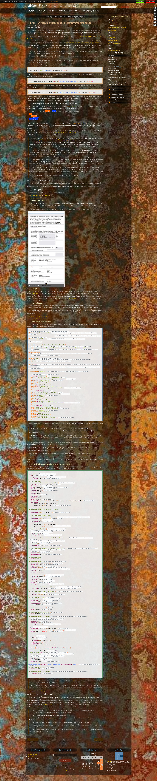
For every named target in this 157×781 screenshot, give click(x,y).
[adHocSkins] (155, 22)
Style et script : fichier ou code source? (117, 82)
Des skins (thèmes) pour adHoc (115, 81)
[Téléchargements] (155, 25)
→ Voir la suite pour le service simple (39, 195)
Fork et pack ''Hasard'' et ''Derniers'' (116, 74)
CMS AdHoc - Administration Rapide (65, 132)
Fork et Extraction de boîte (114, 50)
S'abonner (65, 760)
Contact (41, 11)
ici (97, 41)
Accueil (31, 11)
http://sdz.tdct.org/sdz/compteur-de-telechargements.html (83, 43)
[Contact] (155, 13)
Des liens (52, 11)
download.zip (71, 106)
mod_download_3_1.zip (80, 123)
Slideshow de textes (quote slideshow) (117, 27)
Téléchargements (91, 11)
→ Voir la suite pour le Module (37, 198)
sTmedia (35, 293)
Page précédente (33, 740)
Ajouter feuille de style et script (115, 84)
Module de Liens (112, 47)
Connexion (125, 7)
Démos (62, 11)
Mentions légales (32, 755)
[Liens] (155, 16)
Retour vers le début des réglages (38, 316)
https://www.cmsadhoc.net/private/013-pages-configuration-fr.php (57, 140)
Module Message (112, 20)
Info (91, 744)
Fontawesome (73, 298)
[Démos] (155, 19)
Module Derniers (112, 30)
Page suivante (98, 740)
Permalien (100, 744)
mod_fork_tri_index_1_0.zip (51, 704)
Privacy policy (54, 1)
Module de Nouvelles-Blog (114, 40)
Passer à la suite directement (37, 319)
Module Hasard (111, 34)
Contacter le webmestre (35, 753)
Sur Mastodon (32, 756)
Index (87, 744)
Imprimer (95, 744)
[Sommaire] (155, 10)
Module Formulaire (112, 24)
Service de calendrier (113, 76)
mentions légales (64, 770)
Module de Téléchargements (114, 43)
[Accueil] (155, 8)
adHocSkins (74, 11)
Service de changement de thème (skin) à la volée (118, 78)
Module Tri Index (112, 37)
